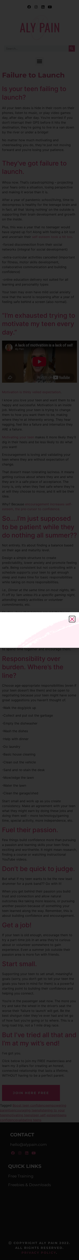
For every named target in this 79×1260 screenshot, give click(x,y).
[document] (39, 630)
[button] (72, 619)
